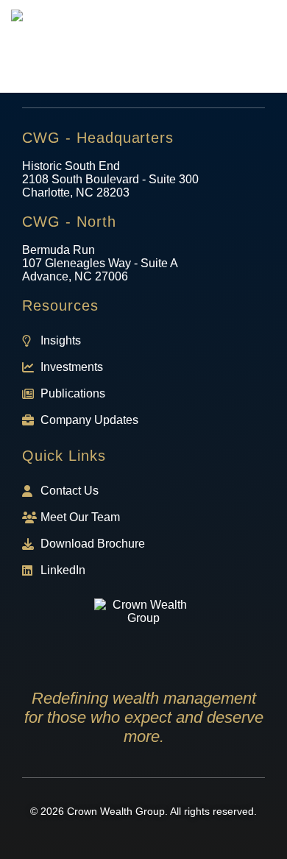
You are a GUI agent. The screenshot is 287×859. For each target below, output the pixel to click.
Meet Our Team (80, 517)
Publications (72, 393)
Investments (71, 367)
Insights (60, 340)
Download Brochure (92, 543)
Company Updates (89, 420)
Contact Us (69, 490)
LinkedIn (62, 570)
